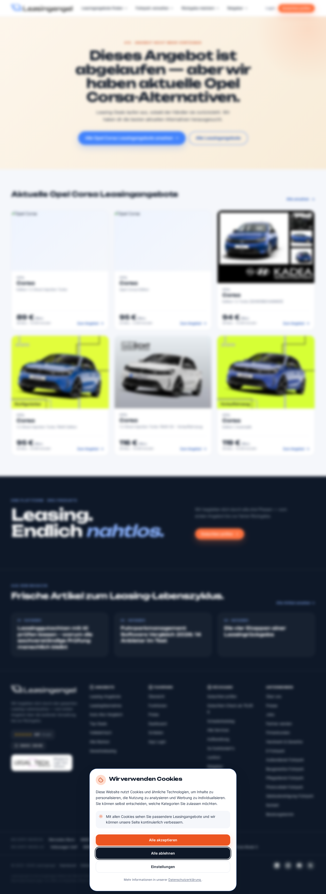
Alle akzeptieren (163, 840)
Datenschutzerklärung (184, 880)
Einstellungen (163, 866)
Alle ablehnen (163, 853)
